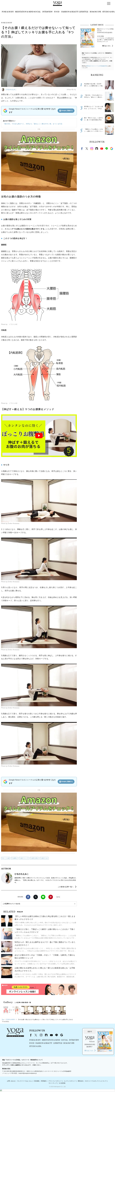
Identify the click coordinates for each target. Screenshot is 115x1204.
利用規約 (43, 1081)
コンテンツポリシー (70, 1081)
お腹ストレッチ (24, 858)
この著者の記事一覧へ (65, 887)
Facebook (28, 897)
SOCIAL (37, 12)
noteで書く (58, 897)
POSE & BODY (8, 12)
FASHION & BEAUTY (70, 12)
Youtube (101, 148)
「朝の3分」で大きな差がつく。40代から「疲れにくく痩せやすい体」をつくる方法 (32, 124)
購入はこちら (106, 46)
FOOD (56, 12)
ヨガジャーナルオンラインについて (96, 1081)
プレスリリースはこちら (24, 1081)
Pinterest (50, 897)
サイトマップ (53, 1083)
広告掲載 (36, 1081)
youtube (51, 1035)
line (106, 148)
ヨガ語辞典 (62, 1083)
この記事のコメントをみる (11, 903)
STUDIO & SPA (108, 12)
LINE (43, 897)
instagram (91, 148)
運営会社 (80, 1081)
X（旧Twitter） (35, 1035)
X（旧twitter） (35, 897)
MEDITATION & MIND (24, 12)
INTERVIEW (47, 12)
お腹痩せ (15, 858)
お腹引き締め (34, 858)
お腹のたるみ (44, 858)
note (96, 148)
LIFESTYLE (83, 12)
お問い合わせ (11, 1081)
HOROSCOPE (95, 12)
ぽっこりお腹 (6, 858)
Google (111, 148)
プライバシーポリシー (55, 1081)
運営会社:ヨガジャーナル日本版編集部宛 (96, 66)
